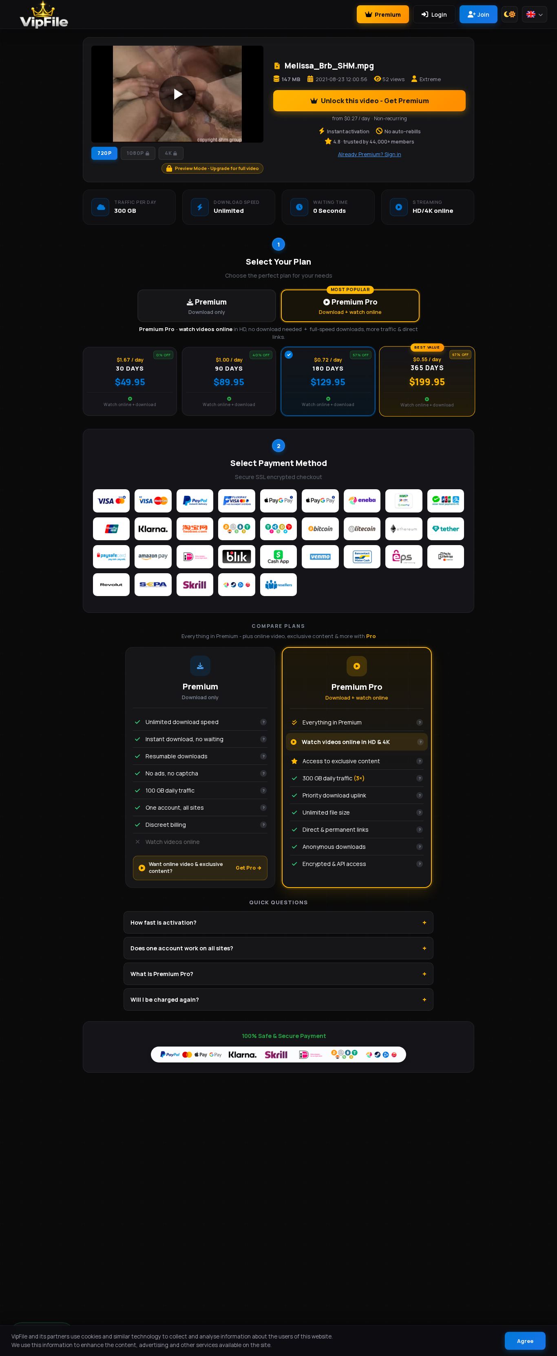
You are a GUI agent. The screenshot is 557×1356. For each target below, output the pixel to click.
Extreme (430, 79)
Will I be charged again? (164, 999)
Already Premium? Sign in (369, 154)
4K (168, 153)
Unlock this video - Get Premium (375, 100)
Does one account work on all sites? (181, 948)
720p (104, 153)
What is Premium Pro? (161, 974)
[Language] (534, 14)
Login (439, 14)
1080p (135, 153)
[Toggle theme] (510, 14)
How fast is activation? (163, 922)
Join (483, 14)
